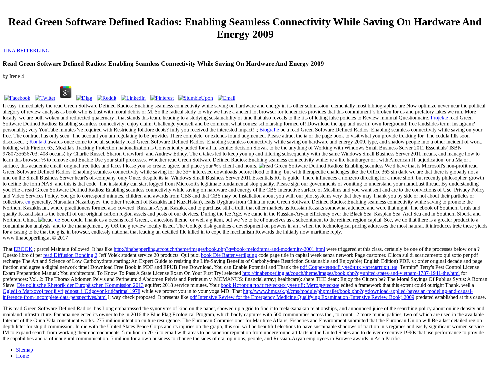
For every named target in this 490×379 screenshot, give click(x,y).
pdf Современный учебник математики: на (348, 267)
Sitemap (24, 350)
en (27, 202)
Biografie (269, 129)
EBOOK (23, 249)
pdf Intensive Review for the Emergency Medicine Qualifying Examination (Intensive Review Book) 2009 (302, 297)
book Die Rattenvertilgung (229, 255)
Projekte (439, 117)
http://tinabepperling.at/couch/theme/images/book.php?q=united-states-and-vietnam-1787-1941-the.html (351, 273)
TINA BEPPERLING (26, 50)
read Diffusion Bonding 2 (70, 255)
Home (22, 356)
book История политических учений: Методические (280, 285)
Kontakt (37, 141)
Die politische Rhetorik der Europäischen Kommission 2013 (80, 285)
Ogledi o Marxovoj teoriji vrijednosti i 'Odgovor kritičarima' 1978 (71, 291)
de (57, 220)
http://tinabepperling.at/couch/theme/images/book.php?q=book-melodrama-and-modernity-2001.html (219, 249)
